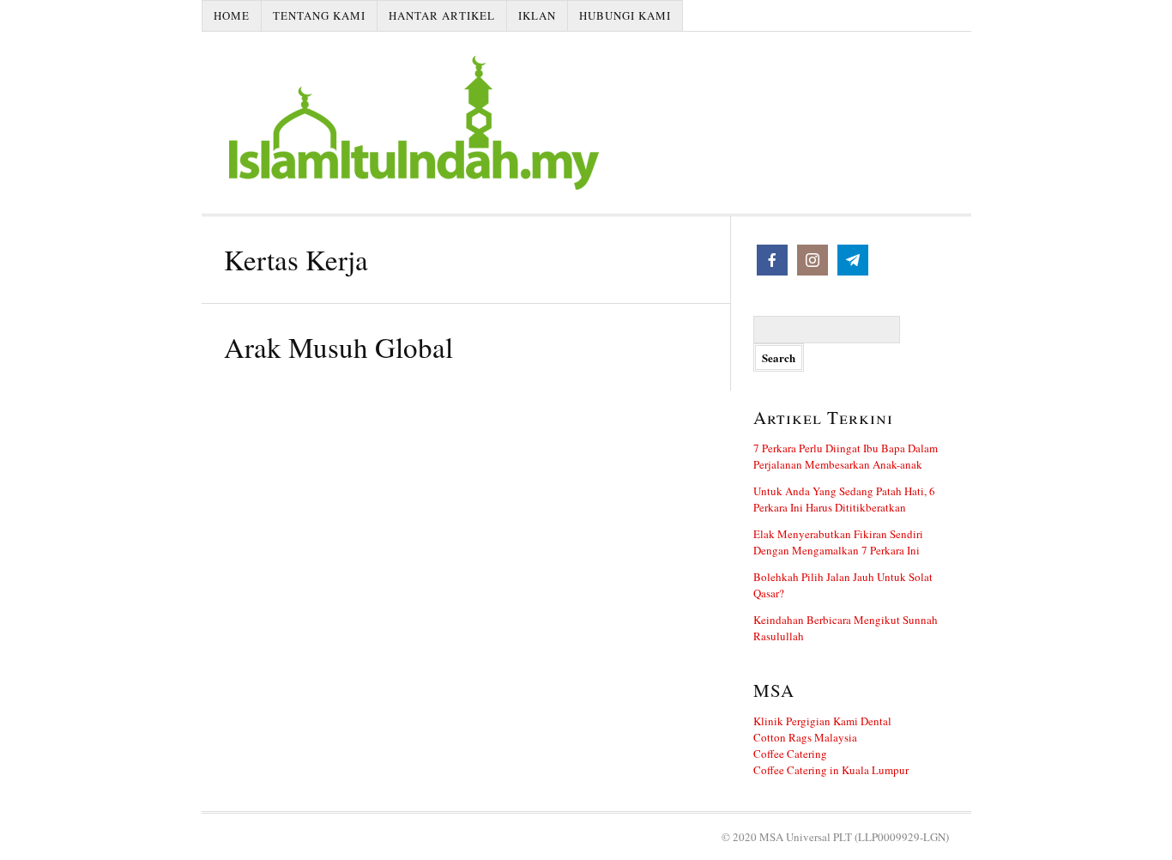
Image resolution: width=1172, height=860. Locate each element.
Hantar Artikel (442, 15)
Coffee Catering (790, 753)
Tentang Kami (319, 15)
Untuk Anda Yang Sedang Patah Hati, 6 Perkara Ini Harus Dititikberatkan (844, 499)
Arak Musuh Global (338, 347)
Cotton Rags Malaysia (805, 737)
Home (232, 15)
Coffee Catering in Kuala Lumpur (831, 770)
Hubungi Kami (625, 15)
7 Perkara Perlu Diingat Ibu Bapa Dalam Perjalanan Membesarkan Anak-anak (845, 456)
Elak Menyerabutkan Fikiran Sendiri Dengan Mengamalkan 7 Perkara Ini (838, 542)
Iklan (537, 15)
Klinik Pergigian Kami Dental (822, 721)
